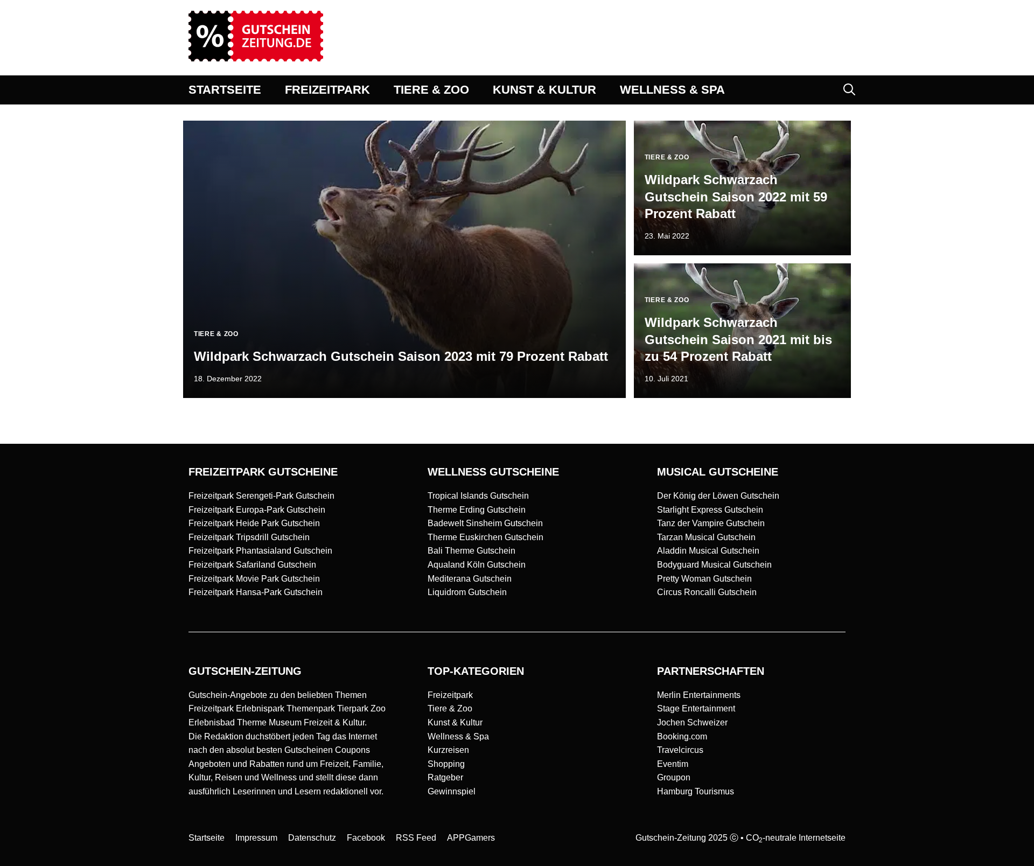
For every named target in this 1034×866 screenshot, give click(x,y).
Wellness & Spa (458, 736)
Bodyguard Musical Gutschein (714, 564)
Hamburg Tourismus (695, 791)
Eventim (672, 764)
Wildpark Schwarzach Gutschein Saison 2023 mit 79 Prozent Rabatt (401, 356)
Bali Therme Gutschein (471, 550)
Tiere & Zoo (450, 708)
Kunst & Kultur (455, 722)
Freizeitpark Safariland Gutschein (252, 564)
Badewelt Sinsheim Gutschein (485, 523)
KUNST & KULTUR (544, 89)
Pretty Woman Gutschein (704, 578)
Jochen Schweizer (692, 722)
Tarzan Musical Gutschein (706, 537)
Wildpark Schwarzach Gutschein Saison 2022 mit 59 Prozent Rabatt (736, 196)
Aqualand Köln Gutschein (477, 564)
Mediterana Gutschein (470, 578)
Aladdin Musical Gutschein (708, 550)
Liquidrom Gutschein (467, 592)
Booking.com (682, 736)
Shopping (446, 764)
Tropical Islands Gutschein (478, 495)
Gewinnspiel (452, 791)
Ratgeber (445, 777)
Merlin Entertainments (698, 695)
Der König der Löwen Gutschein (718, 495)
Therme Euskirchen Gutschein (485, 537)
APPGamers (471, 837)
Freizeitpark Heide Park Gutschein (254, 523)
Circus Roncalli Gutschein (707, 592)
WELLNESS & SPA (672, 89)
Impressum (256, 837)
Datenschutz (312, 837)
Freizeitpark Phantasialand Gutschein (260, 550)
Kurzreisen (448, 750)
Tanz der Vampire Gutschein (711, 523)
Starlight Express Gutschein (710, 509)
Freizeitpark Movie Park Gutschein (254, 578)
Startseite (206, 837)
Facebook (366, 837)
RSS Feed (416, 837)
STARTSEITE (224, 89)
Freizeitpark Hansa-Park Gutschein (255, 592)
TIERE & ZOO (431, 89)
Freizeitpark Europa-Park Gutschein (256, 509)
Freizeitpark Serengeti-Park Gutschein (261, 495)
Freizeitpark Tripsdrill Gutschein (249, 537)
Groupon (673, 777)
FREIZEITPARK (327, 89)
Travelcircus (680, 750)
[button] (849, 89)
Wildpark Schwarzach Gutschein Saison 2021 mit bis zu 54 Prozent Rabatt (738, 339)
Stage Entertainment (696, 708)
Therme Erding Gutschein (477, 509)
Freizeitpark (450, 695)
